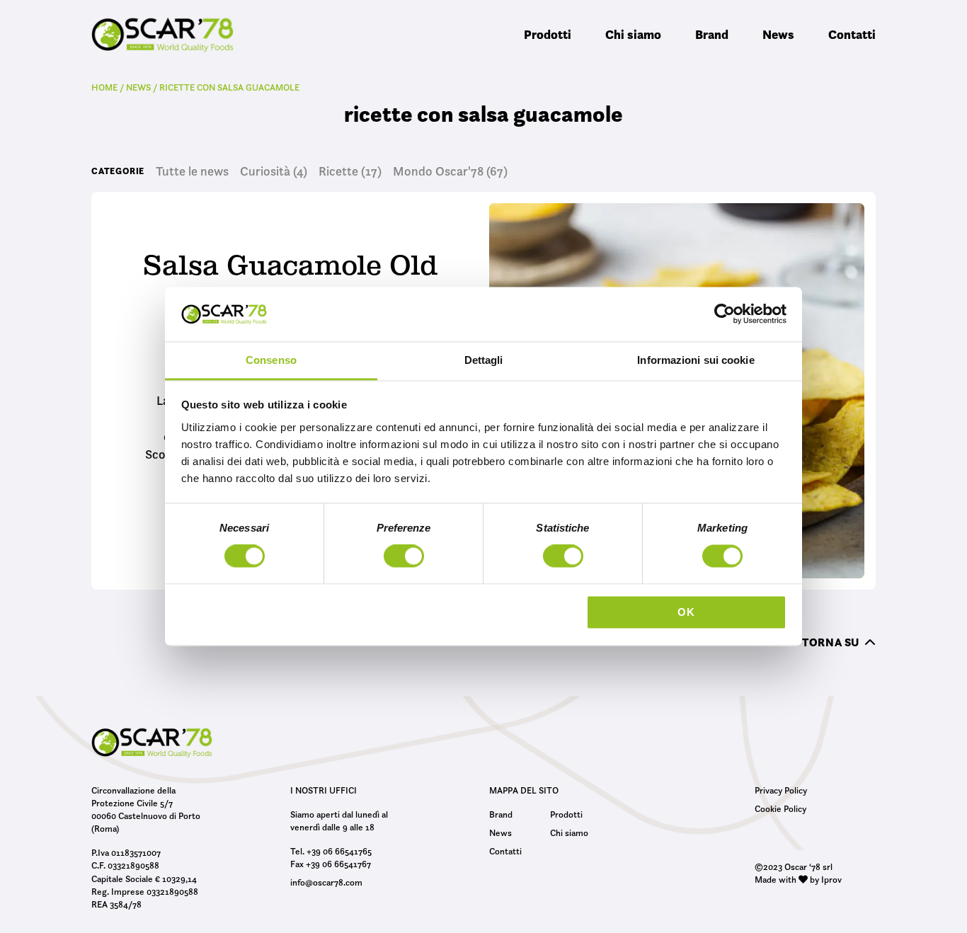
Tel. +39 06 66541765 (331, 851)
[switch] (404, 558)
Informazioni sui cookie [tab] (695, 360)
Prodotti (547, 34)
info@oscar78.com (326, 882)
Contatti (852, 34)
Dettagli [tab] (483, 360)
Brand (711, 34)
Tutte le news (192, 171)
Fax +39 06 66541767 (330, 863)
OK (686, 612)
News (778, 34)
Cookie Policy (780, 808)
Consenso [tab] (271, 360)
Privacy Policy (781, 790)
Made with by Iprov (798, 879)
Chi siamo (633, 34)
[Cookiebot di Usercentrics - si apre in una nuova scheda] (724, 314)
